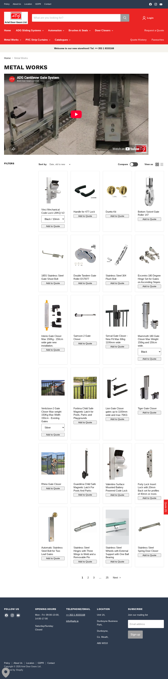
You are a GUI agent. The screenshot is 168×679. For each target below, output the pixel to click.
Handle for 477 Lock (84, 211)
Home (7, 30)
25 (107, 577)
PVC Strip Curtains (37, 39)
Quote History (138, 39)
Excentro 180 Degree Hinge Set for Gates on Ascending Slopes (149, 278)
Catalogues (62, 39)
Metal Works (11, 39)
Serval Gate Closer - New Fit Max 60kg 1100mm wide (117, 339)
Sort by (43, 164)
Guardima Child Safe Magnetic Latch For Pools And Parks (85, 487)
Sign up (135, 634)
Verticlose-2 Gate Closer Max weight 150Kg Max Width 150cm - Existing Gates (51, 415)
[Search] (124, 18)
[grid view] (157, 164)
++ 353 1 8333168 (75, 614)
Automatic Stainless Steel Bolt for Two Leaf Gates (52, 550)
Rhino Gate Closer (51, 484)
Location (28, 4)
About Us (17, 4)
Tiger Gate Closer (147, 408)
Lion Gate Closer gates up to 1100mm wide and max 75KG (116, 411)
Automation (55, 30)
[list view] (161, 164)
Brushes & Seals (79, 30)
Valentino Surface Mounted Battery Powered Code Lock (116, 487)
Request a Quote (154, 30)
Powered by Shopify (13, 670)
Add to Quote (53, 226)
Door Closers (103, 30)
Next (116, 577)
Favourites (158, 39)
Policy (7, 4)
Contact (47, 4)
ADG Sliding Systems (29, 30)
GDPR (38, 4)
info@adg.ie (72, 621)
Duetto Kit (111, 211)
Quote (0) (166, 507)
